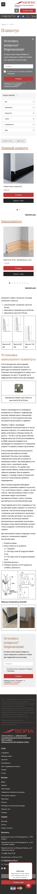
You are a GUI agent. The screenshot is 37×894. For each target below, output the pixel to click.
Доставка (4, 821)
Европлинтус (21, 141)
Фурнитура (5, 799)
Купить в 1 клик (18, 201)
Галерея (4, 812)
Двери (3, 782)
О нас (3, 748)
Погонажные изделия (8, 795)
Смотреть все (30, 215)
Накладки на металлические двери (13, 805)
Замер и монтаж (6, 828)
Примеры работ (6, 756)
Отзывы (3, 770)
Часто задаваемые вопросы (10, 766)
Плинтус (4, 802)
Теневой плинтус (7, 141)
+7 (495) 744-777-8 (8, 16)
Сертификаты (5, 763)
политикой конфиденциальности (12, 85)
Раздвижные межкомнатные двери (13, 792)
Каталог (4, 777)
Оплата (3, 824)
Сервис (4, 817)
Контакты (5, 832)
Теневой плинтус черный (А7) (12, 186)
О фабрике (5, 753)
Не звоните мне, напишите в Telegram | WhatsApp (20, 72)
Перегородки (5, 789)
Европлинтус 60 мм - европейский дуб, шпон (17, 260)
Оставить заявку (28, 11)
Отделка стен (5, 809)
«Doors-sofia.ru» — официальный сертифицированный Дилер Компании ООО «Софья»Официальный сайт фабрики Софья (16, 739)
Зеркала (4, 785)
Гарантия (4, 759)
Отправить (18, 79)
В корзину (18, 195)
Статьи (3, 773)
